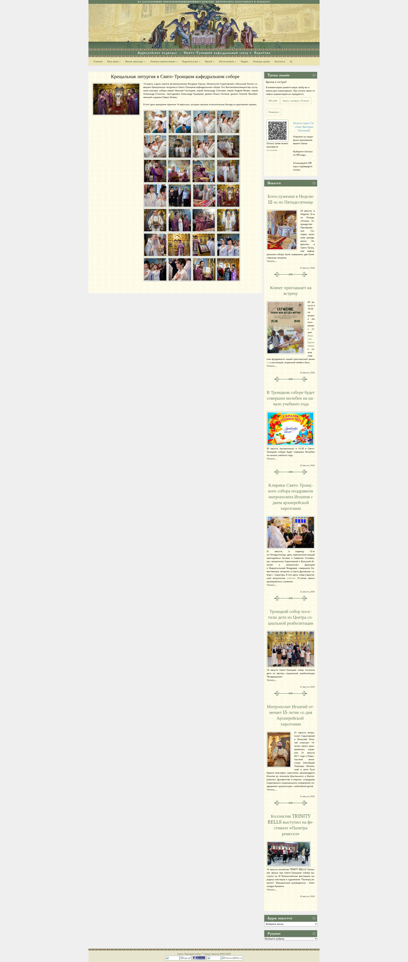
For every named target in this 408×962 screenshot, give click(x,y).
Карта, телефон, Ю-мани (296, 100)
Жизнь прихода (134, 61)
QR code (272, 100)
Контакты (280, 61)
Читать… (272, 261)
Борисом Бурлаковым (311, 340)
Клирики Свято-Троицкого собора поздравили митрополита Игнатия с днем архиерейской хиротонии (290, 497)
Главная (97, 61)
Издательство (190, 61)
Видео (244, 61)
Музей (209, 61)
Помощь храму (261, 61)
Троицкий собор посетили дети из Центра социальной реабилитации (290, 617)
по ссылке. (272, 150)
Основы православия (163, 61)
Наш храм (113, 61)
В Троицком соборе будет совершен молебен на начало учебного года (291, 398)
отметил (291, 578)
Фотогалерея (227, 61)
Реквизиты (273, 112)
